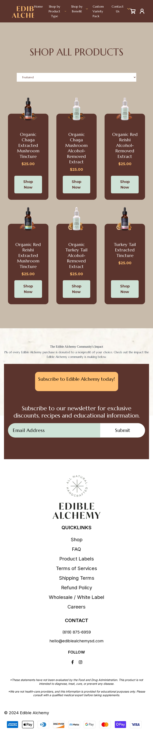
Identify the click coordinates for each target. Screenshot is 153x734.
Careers (76, 607)
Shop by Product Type (54, 11)
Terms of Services (76, 568)
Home (38, 6)
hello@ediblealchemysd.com (76, 641)
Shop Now (28, 185)
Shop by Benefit (76, 8)
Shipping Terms (76, 578)
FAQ (76, 549)
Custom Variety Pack (98, 11)
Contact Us (118, 8)
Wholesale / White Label (76, 597)
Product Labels (76, 559)
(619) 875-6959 (76, 632)
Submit (122, 430)
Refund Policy (76, 587)
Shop (76, 539)
